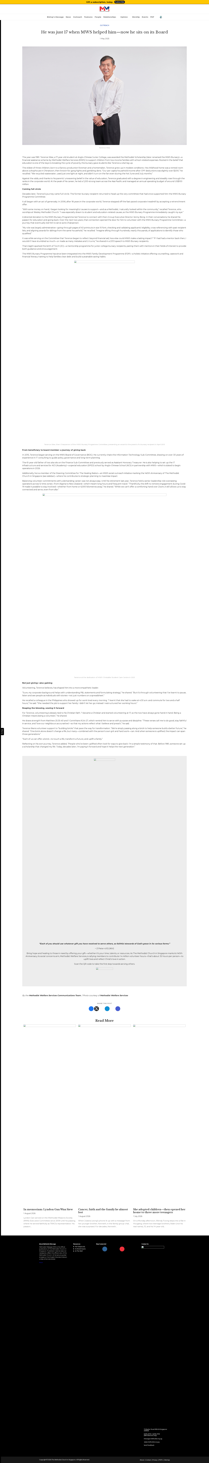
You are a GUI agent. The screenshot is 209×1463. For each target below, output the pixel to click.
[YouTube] (122, 1249)
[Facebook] (91, 1008)
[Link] (104, 9)
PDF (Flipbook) (80, 1247)
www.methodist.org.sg (151, 1442)
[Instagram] (104, 1249)
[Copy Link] (117, 1008)
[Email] (112, 1008)
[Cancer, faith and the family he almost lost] (104, 1115)
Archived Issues (80, 1249)
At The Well (79, 1251)
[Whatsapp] (101, 1008)
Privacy (155, 1460)
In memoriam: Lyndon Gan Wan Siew (48, 1209)
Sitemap (167, 1460)
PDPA (161, 1460)
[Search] (199, 9)
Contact (148, 1460)
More (41, 1262)
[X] (96, 1008)
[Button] (205, 2)
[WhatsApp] (116, 1249)
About (142, 1460)
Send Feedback (149, 1445)
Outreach (104, 25)
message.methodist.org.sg (153, 1438)
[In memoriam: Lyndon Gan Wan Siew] (49, 1115)
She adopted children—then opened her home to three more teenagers (159, 1211)
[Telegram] (107, 1008)
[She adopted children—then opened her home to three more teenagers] (159, 1115)
